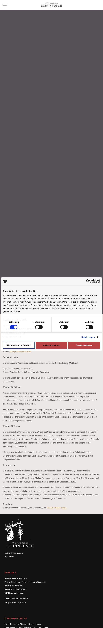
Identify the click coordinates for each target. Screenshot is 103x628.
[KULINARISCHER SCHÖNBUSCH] (51, 5)
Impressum (9, 556)
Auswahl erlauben (51, 345)
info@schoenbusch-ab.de (20, 351)
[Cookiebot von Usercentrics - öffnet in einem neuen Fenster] (88, 281)
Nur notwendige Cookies (18, 345)
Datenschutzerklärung (14, 553)
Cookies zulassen (84, 345)
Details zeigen (88, 337)
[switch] (39, 327)
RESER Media (57, 508)
